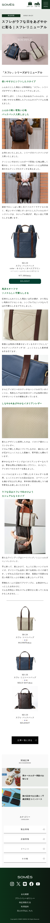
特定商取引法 (25, 902)
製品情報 (11, 15)
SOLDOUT (25, 281)
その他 (25, 859)
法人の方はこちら (25, 911)
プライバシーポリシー (25, 898)
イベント (25, 849)
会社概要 (25, 894)
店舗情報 (25, 839)
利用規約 (25, 907)
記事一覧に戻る (25, 740)
